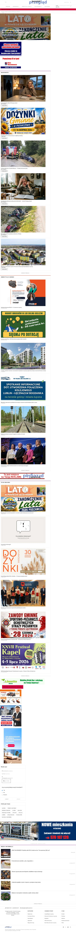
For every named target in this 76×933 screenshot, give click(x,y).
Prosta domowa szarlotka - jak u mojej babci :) (22, 861)
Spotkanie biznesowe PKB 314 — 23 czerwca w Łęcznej (11, 307)
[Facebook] (63, 927)
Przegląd (8, 6)
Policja (20, 812)
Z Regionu (3, 136)
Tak (4, 790)
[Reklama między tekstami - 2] (25, 681)
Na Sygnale (3, 103)
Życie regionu (38, 6)
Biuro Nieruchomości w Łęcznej (50, 922)
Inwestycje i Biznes (26, 6)
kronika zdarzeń (6, 810)
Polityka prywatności (65, 920)
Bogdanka (46, 918)
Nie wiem (5, 794)
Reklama (63, 918)
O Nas (63, 922)
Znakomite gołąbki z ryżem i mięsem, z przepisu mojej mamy (26, 882)
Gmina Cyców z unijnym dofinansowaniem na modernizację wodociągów (14, 465)
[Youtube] (68, 927)
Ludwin (3, 814)
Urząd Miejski (11, 814)
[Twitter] (65, 927)
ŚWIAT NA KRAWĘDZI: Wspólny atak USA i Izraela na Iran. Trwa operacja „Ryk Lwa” (31, 850)
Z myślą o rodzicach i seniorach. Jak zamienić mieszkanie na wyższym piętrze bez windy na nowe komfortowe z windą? (23, 370)
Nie (4, 792)
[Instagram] (70, 927)
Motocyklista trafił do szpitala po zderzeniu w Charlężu (11, 233)
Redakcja (63, 916)
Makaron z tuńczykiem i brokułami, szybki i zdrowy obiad (25, 892)
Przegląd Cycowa (6, 812)
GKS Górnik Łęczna (48, 920)
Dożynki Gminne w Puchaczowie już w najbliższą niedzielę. (12, 135)
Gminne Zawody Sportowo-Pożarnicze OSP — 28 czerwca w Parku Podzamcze (16, 639)
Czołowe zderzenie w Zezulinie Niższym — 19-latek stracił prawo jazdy (14, 168)
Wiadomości (15, 6)
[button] (67, 2)
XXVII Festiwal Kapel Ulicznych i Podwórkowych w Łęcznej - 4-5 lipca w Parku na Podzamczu (18, 671)
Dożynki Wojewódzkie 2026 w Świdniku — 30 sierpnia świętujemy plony (14, 576)
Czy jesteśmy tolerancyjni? (13, 35)
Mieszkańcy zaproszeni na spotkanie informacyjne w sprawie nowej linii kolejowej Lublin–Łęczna (19, 402)
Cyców (13, 810)
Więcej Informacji (31, 922)
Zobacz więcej (25, 273)
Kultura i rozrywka (6, 817)
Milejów (20, 810)
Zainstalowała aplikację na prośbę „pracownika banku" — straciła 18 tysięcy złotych (16, 201)
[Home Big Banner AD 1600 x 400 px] (38, 831)
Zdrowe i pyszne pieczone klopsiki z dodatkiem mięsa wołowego (27, 871)
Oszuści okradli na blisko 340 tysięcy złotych (10, 11)
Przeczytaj (4, 37)
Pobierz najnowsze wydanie (13, 687)
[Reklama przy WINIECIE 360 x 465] (12, 55)
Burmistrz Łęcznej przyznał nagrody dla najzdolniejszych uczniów (13, 607)
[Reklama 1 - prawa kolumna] (12, 696)
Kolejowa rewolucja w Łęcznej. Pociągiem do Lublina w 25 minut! (13, 434)
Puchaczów (19, 814)
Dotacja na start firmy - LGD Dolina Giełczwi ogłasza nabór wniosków (13, 339)
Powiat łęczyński (12, 808)
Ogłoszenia (47, 6)
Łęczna (3, 808)
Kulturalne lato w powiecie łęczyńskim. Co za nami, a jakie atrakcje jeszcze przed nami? (17, 512)
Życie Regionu (30, 918)
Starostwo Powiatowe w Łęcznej (51, 916)
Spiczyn (14, 812)
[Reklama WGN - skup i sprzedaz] (12, 715)
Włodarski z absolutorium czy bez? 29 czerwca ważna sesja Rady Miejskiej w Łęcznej (17, 266)
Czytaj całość (4, 105)
